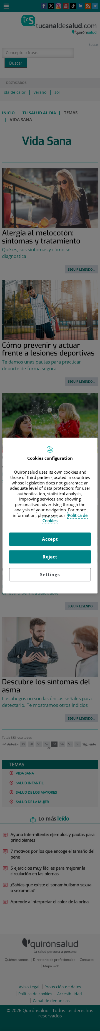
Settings (50, 575)
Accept (50, 539)
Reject (50, 557)
